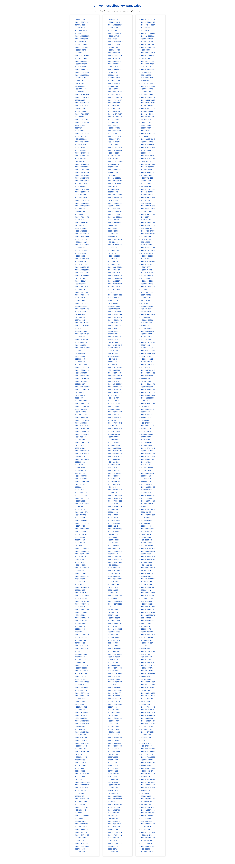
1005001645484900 (115, 278)
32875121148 (79, 128)
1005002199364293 (115, 325)
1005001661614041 (81, 287)
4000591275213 (80, 501)
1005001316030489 (82, 426)
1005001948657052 (115, 557)
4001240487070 (114, 142)
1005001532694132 (82, 431)
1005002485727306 (148, 696)
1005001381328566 (82, 596)
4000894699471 (147, 306)
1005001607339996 (115, 668)
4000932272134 (147, 760)
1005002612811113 (147, 621)
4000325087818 (114, 621)
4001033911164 (113, 838)
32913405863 (80, 771)
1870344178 (79, 225)
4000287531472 (147, 668)
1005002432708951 (148, 192)
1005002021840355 (148, 133)
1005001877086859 (82, 554)
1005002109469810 (82, 612)
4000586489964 (81, 195)
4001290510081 (80, 158)
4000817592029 (81, 673)
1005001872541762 (82, 434)
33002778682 (146, 796)
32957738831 (146, 534)
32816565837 (113, 515)
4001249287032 (81, 718)
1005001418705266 (82, 682)
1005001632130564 (82, 846)
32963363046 (146, 493)
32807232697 (113, 587)
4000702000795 (147, 150)
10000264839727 (81, 738)
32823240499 (146, 92)
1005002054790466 (148, 376)
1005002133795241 (82, 665)
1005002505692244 (82, 376)
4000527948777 (81, 534)
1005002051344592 (148, 609)
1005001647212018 (148, 342)
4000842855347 (114, 22)
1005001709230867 (82, 743)
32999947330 (80, 852)
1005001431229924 (115, 376)
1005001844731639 (148, 515)
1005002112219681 (81, 303)
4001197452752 (146, 657)
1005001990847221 (115, 392)
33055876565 (146, 317)
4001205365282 (147, 545)
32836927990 (146, 378)
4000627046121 (146, 328)
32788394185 (80, 643)
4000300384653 (114, 509)
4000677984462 (114, 573)
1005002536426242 (115, 317)
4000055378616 (81, 197)
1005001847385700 (82, 601)
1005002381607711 (147, 365)
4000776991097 (81, 557)
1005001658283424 (82, 420)
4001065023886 (114, 751)
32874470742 (146, 295)
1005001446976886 (82, 604)
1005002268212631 (148, 409)
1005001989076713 (148, 47)
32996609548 (146, 479)
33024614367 (80, 384)
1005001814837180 (115, 579)
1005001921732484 (82, 334)
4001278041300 (113, 359)
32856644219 (146, 506)
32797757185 (80, 701)
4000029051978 (114, 465)
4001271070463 (80, 679)
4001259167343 (146, 30)
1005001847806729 (115, 337)
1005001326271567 (148, 225)
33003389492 (113, 815)
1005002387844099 (115, 312)
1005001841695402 (82, 106)
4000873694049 (114, 729)
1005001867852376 (148, 108)
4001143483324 (146, 818)
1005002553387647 (115, 222)
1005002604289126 (115, 498)
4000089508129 (114, 78)
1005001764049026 (115, 428)
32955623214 (113, 534)
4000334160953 (81, 214)
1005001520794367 (82, 648)
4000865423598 (81, 365)
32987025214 (113, 760)
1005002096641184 (115, 738)
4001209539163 (114, 261)
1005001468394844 (115, 64)
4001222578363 (81, 239)
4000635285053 (114, 712)
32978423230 (80, 849)
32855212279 (80, 100)
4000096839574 (147, 111)
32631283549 (146, 239)
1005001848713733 (115, 245)
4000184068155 (114, 518)
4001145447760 (113, 298)
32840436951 (80, 362)
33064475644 (146, 312)
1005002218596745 (115, 211)
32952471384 (80, 796)
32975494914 (113, 339)
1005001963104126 (148, 715)
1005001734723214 (82, 403)
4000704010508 (147, 83)
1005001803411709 (82, 94)
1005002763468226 (115, 44)
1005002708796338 (148, 810)
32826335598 (113, 852)
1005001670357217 (82, 259)
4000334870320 (147, 284)
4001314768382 (113, 671)
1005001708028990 (82, 295)
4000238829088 (81, 401)
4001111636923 (80, 412)
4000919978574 (81, 637)
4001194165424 (80, 470)
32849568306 (146, 181)
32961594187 (113, 582)
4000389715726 (114, 520)
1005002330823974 (115, 690)
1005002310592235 (115, 406)
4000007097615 (147, 802)
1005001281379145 (82, 142)
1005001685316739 (82, 203)
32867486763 (80, 779)
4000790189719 (146, 582)
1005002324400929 (82, 348)
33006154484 (80, 582)
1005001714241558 (148, 687)
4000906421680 (147, 598)
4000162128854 (81, 518)
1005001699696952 (82, 234)
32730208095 (146, 679)
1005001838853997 (148, 799)
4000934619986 (114, 80)
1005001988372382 (82, 69)
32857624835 (113, 765)
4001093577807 (146, 228)
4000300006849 (147, 445)
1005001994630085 (148, 495)
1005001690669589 (148, 454)
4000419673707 (114, 164)
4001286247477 (113, 398)
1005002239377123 (82, 529)
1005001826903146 (115, 33)
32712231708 (113, 776)
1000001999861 (113, 476)
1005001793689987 (82, 829)
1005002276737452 (148, 509)
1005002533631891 (115, 61)
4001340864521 (146, 565)
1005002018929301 (82, 715)
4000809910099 (147, 281)
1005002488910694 (82, 621)
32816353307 (146, 67)
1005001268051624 (82, 724)
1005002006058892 (82, 236)
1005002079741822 (115, 273)
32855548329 (113, 724)
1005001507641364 (148, 682)
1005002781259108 (82, 442)
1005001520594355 (115, 197)
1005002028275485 (148, 846)
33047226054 (146, 345)
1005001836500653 (115, 69)
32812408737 (146, 793)
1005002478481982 (115, 682)
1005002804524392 (115, 562)
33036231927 (146, 570)
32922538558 (80, 657)
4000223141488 (146, 829)
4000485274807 (147, 643)
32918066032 (80, 395)
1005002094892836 (148, 607)
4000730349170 (114, 206)
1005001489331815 (115, 150)
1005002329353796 (82, 498)
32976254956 (113, 145)
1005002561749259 (148, 100)
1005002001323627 (82, 618)
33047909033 (80, 699)
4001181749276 (80, 33)
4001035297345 (114, 370)
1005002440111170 (147, 114)
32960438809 (113, 635)
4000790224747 (114, 403)
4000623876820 (147, 211)
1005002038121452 (148, 487)
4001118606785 (113, 106)
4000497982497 (147, 771)
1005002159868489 (148, 785)
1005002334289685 (82, 325)
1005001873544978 (148, 635)
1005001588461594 (115, 601)
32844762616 (113, 192)
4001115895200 (80, 261)
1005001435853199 (82, 323)
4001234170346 (113, 646)
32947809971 (146, 827)
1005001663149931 (115, 832)
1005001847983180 (82, 835)
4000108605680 (114, 568)
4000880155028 (147, 320)
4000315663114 (80, 256)
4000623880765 (114, 632)
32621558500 (80, 754)
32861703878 (113, 351)
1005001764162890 (82, 222)
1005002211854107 (148, 473)
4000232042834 (81, 331)
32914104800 (113, 504)
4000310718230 (146, 523)
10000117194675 (114, 58)
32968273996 (80, 108)
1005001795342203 (82, 799)
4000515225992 (147, 387)
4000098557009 (81, 749)
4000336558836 (114, 287)
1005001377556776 (115, 136)
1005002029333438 (82, 275)
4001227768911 (146, 203)
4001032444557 (81, 768)
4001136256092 (81, 67)
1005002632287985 (115, 281)
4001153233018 (146, 498)
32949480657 (80, 359)
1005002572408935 (82, 167)
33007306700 (113, 248)
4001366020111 (113, 813)
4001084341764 (113, 133)
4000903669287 (114, 445)
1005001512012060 (148, 86)
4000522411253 (81, 306)
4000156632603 (114, 576)
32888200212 (113, 846)
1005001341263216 (82, 504)
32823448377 (80, 351)
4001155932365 (114, 565)
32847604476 (113, 300)
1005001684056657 (82, 192)
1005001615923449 (148, 596)
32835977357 (146, 128)
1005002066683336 (148, 749)
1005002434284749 (148, 548)
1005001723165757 (82, 114)
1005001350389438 (115, 97)
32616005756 (146, 618)
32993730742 (80, 19)
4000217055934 (114, 807)
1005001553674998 (82, 481)
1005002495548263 (148, 36)
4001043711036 (80, 253)
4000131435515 (80, 565)
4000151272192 (80, 776)
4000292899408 (114, 431)
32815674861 (113, 39)
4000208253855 (81, 802)
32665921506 (113, 685)
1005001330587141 (82, 406)
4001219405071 (113, 662)
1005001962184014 (148, 779)
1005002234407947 (82, 512)
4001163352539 (81, 44)
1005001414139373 (148, 351)
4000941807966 (147, 632)
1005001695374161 (115, 390)
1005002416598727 (82, 788)
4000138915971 (80, 804)
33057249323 (146, 740)
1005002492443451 (148, 579)
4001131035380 (113, 651)
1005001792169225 (148, 757)
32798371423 (113, 829)
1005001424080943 (82, 164)
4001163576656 (80, 623)
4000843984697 (147, 451)
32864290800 (146, 381)
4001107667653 (146, 423)
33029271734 (146, 470)
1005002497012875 (148, 573)
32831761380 (80, 448)
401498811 (112, 487)
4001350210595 (81, 312)
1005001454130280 (148, 662)
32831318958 (113, 231)
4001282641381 (113, 462)
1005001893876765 (115, 623)
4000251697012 (113, 598)
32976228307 (80, 320)
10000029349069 (81, 339)
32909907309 (113, 818)
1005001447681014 (148, 214)
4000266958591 (114, 306)
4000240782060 (114, 356)
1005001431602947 (148, 234)
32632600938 (113, 660)
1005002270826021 (82, 292)
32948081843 (80, 92)
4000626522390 (81, 264)
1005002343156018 (148, 287)
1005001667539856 (148, 456)
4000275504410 (147, 637)
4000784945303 (81, 150)
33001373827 (146, 701)
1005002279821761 (115, 181)
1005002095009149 (148, 53)
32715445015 (113, 841)
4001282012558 (114, 442)
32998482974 (146, 417)
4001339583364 (81, 690)
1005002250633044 (115, 183)
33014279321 (146, 242)
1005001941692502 (82, 120)
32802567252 (146, 790)
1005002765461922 (148, 815)
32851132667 (80, 445)
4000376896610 (147, 604)
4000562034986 (147, 94)
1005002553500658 (82, 36)
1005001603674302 (148, 813)
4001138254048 (146, 849)
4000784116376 (146, 362)
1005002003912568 (148, 158)
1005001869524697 (148, 172)
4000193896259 (114, 256)
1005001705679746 (115, 423)
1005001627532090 (82, 693)
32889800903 (80, 710)
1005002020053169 (148, 768)
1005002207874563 (115, 92)
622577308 (79, 465)
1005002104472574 (115, 490)
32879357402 (113, 790)
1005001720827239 (115, 170)
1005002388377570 (148, 19)
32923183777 (146, 776)
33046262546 (146, 120)
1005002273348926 (148, 55)
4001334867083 (147, 699)
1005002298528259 (115, 131)
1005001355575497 (115, 699)
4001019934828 (146, 183)
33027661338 (146, 554)
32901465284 (113, 186)
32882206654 (80, 487)
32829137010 (113, 788)
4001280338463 (81, 607)
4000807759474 (114, 785)
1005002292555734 (148, 426)
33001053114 (79, 398)
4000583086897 (81, 735)
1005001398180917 (82, 47)
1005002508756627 (115, 378)
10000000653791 (114, 548)
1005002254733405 (115, 53)
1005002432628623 (82, 55)
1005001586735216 (82, 309)
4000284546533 (114, 94)
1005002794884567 (148, 671)
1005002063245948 (82, 721)
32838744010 (80, 80)
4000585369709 (81, 707)
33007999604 (113, 707)
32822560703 (146, 298)
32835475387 (113, 167)
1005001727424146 (148, 612)
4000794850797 (147, 39)
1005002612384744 (115, 804)
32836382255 (80, 317)
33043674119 (145, 136)
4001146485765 (146, 259)
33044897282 (113, 86)
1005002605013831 (115, 470)
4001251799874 (146, 843)
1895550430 (112, 228)
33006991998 (80, 590)
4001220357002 (114, 827)
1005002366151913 (82, 178)
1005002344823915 (148, 673)
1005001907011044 (115, 367)
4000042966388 (147, 543)
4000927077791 (146, 584)
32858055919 (113, 426)
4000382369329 (147, 142)
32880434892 (80, 248)
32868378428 (80, 456)
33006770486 (80, 793)
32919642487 (80, 490)
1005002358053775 (148, 209)
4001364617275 (146, 531)
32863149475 (80, 28)
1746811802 (79, 328)
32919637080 (146, 646)
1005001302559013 (148, 264)
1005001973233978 (82, 200)
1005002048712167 (82, 576)
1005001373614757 (148, 774)
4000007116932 (80, 821)
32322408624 (113, 259)
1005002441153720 (115, 743)
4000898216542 (114, 264)
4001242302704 (114, 209)
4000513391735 (146, 626)
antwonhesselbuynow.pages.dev (117, 5)
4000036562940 (81, 746)
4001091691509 (80, 790)
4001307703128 (113, 735)
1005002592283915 (148, 593)
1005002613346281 (82, 381)
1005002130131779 (115, 693)
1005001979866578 (148, 712)
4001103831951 (80, 651)
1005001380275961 (82, 281)
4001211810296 (80, 515)
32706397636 (113, 67)
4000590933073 (147, 89)
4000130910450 (146, 50)
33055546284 (146, 412)
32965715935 (80, 467)
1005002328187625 (82, 390)
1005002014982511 (115, 506)
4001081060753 (146, 200)
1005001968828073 (115, 117)
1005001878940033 (115, 83)
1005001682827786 (148, 390)
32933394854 (146, 153)
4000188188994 (146, 576)
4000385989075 (81, 289)
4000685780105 (114, 434)
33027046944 (80, 537)
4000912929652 (114, 420)
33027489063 (146, 518)
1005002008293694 (115, 448)
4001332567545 (81, 373)
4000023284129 (114, 50)
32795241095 (80, 25)
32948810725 (80, 86)
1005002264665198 (115, 147)
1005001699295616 (115, 275)
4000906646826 (147, 359)
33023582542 (146, 590)
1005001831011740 (114, 824)
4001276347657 (114, 531)
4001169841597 (146, 540)
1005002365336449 (115, 161)
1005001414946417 (115, 100)
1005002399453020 (148, 44)
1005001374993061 (148, 832)
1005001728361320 (148, 189)
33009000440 (146, 526)
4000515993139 (114, 774)
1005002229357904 (82, 782)
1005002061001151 (81, 824)
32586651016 (80, 353)
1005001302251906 (115, 676)
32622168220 (113, 537)
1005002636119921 (148, 568)
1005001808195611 (147, 145)
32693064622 (146, 72)
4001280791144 (146, 821)
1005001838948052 (148, 838)
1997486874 (145, 217)
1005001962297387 (115, 417)
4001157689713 (113, 626)
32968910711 (112, 236)
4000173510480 (146, 440)
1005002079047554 (115, 456)
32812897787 (113, 158)
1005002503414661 (82, 61)
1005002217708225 (115, 55)
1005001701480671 (147, 64)
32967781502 (146, 437)
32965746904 (113, 334)
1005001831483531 (148, 197)
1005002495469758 (148, 167)
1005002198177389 (115, 495)
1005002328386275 (115, 25)
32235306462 (80, 543)
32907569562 (146, 122)
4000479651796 (147, 841)
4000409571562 (114, 128)
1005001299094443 (82, 531)
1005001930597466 (82, 774)
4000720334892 (81, 78)
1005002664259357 (82, 387)
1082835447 (145, 131)
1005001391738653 (115, 654)
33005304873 (80, 545)
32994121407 (113, 225)
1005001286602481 (82, 568)
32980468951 (113, 234)
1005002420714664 (82, 646)
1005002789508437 (82, 245)
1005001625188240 (148, 156)
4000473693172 (147, 334)
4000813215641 (80, 765)
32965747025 (146, 428)
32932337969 (113, 440)
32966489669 (113, 512)
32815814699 (80, 579)
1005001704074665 (148, 782)
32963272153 (80, 760)
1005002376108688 (82, 122)
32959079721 (113, 47)
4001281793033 (146, 654)
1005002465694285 (115, 178)
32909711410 (79, 83)
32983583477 (113, 793)
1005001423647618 (115, 551)
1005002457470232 (82, 454)
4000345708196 (147, 106)
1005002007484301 (82, 423)
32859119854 (146, 537)
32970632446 (146, 58)
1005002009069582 (82, 270)
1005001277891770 (148, 103)
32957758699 (80, 300)
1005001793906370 (82, 217)
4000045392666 (147, 729)
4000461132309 (146, 640)
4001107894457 (146, 746)
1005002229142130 (82, 573)
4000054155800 (147, 256)
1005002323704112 (82, 785)
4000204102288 (147, 253)
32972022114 (80, 278)
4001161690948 (80, 89)
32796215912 (113, 72)
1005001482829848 (115, 454)
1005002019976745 (82, 751)
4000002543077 (147, 852)
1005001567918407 (115, 214)
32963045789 (80, 161)
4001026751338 (80, 615)
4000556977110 (113, 250)
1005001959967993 (115, 746)
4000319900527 (114, 309)
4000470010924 (114, 156)
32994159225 (146, 676)
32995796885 (146, 765)
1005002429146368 (82, 587)
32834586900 (113, 28)
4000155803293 (81, 493)
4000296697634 (114, 640)
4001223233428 (147, 78)
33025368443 (113, 554)
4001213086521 (113, 749)
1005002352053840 (82, 206)
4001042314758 (113, 763)
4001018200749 (80, 584)
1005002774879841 (148, 370)
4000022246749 (114, 701)
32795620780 (146, 401)
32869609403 (80, 337)
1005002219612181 (147, 331)
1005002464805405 (148, 147)
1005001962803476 (148, 384)
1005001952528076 (115, 320)
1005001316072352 (148, 665)
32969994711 (80, 629)
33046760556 (113, 609)
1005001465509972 (148, 824)
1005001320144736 (148, 559)
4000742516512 (80, 526)
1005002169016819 (115, 799)
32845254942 (146, 325)
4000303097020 (81, 640)
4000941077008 (114, 665)
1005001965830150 (148, 373)
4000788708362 (114, 395)
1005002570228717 (115, 570)
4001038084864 (81, 342)
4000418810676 (80, 729)
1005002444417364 (82, 671)
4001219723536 (80, 186)
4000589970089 (147, 220)
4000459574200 (147, 348)
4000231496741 (80, 50)
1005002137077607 (115, 114)
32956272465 (146, 690)
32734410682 (113, 19)
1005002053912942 (148, 415)
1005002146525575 (82, 740)
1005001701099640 (115, 648)
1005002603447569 (115, 103)
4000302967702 (81, 53)
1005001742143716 (114, 270)
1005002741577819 (82, 170)
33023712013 (113, 323)
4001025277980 (114, 523)
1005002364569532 (115, 267)
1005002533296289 (82, 75)
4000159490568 (114, 657)
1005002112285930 (115, 629)
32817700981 (80, 559)
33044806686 (113, 779)
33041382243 (113, 526)
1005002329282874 (82, 273)
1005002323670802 (148, 529)
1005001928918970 (115, 696)
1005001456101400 (148, 353)
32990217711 (79, 570)
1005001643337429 (148, 22)
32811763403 (113, 715)
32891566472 (113, 303)
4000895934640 (114, 584)
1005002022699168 (148, 395)
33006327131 (146, 289)
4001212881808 (80, 437)
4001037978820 (81, 409)
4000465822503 (81, 654)
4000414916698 (146, 520)
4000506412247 (114, 189)
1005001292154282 (115, 239)
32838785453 (80, 841)
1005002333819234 (82, 345)
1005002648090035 (115, 195)
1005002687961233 (115, 415)
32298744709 (113, 331)
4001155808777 (113, 365)
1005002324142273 (148, 660)
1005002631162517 (82, 843)
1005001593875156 (82, 428)
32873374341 (113, 782)
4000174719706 (146, 270)
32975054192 (80, 473)
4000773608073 (114, 348)
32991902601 (146, 161)
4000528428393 (114, 732)
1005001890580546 (82, 551)
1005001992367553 (148, 69)
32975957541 (113, 754)
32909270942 (146, 648)
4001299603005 (147, 754)
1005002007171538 (115, 314)
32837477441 (80, 704)
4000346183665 (147, 467)
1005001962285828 (115, 559)
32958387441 (80, 726)
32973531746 (113, 342)
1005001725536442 (115, 835)
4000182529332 (81, 231)
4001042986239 (81, 131)
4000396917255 (81, 415)
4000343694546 (147, 562)
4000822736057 (147, 195)
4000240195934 (147, 42)
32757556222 (113, 771)
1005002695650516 (115, 796)
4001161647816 (80, 810)
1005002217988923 (148, 501)
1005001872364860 (115, 412)
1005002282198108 (82, 378)
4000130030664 (114, 108)
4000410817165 (113, 36)
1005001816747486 (148, 33)
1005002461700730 (115, 328)
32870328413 (113, 593)
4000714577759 (146, 267)
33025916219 (146, 186)
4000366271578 (114, 139)
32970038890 (113, 353)
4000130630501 (146, 303)
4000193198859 (81, 228)
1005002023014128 (82, 267)
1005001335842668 (82, 103)
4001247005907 (81, 509)
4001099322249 (114, 459)
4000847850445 (114, 726)
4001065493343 (81, 136)
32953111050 (79, 506)
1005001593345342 (82, 370)
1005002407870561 (115, 821)
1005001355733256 (148, 685)
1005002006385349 (115, 42)
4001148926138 (146, 601)
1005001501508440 (148, 710)
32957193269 (113, 757)
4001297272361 (113, 120)
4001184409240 (146, 484)
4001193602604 (81, 145)
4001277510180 (113, 768)
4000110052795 (113, 30)
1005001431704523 (148, 206)
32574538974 (80, 298)
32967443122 (80, 484)
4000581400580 (81, 818)
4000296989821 (81, 242)
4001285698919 (114, 545)
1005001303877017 (82, 97)
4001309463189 (146, 309)
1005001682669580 (115, 718)
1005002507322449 (82, 687)
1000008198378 (146, 462)
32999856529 (146, 735)
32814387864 (146, 75)
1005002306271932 (82, 696)
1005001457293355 (82, 133)
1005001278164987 (115, 473)
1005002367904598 (82, 181)
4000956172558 (81, 668)
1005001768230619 (148, 707)
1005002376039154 (115, 673)
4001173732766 (113, 220)
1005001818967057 (148, 25)
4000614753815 (146, 236)
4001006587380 (114, 111)
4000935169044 (114, 618)
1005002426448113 (115, 345)
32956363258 (146, 738)
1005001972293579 (82, 523)
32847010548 (146, 356)
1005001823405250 (148, 97)
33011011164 (145, 300)
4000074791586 (146, 175)
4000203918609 (81, 209)
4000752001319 (146, 431)
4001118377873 (80, 685)
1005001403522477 (115, 843)
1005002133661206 (115, 529)
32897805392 (113, 615)
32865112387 (146, 704)
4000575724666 (147, 178)
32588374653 (146, 420)
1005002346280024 (115, 217)
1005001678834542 (148, 448)
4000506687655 (81, 626)
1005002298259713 (148, 615)
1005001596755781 (148, 403)
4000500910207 (114, 479)
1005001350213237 (82, 367)
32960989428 (146, 481)
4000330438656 (114, 409)
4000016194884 (114, 637)
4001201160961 (146, 323)
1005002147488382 (82, 189)
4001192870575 (113, 401)
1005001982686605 (148, 222)
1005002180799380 (148, 164)
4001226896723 (114, 484)
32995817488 (80, 662)
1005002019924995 (115, 387)
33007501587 (113, 292)
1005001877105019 (147, 732)
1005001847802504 (148, 117)
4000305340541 (81, 827)
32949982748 (80, 211)
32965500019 (113, 802)
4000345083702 (81, 660)
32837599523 (80, 540)
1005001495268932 (115, 381)
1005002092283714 (148, 718)
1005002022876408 (148, 459)
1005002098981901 (148, 724)
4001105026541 (80, 284)
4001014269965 (114, 710)
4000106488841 (114, 153)
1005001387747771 (81, 807)
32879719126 (113, 253)
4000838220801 (147, 504)
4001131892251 (113, 242)
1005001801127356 (148, 231)
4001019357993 (146, 465)
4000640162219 (114, 540)
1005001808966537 (115, 203)
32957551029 (80, 125)
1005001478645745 (82, 609)
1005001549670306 (82, 153)
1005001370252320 (148, 392)
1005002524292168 (148, 551)
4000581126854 (114, 437)
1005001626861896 (148, 557)
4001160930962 (81, 139)
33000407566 (80, 462)
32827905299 (146, 125)
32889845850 (113, 172)
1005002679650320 (82, 712)
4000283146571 (146, 170)
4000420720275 (147, 726)
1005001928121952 (115, 284)
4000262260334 (114, 679)
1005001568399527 (82, 520)
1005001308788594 (82, 22)
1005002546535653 (115, 384)
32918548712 (113, 467)
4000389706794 (114, 481)
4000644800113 (146, 337)
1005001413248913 (82, 459)
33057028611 (113, 543)
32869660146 (80, 392)
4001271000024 (146, 278)
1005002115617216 (147, 61)
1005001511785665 (115, 704)
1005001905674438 (115, 451)
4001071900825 (80, 147)
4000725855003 (81, 838)
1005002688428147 (148, 139)
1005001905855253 (82, 548)
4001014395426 (114, 89)
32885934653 (146, 406)
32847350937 (113, 200)
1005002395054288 (148, 250)
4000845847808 (81, 183)
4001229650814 (146, 292)
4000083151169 (80, 42)
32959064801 (113, 493)
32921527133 (80, 356)
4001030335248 (114, 289)
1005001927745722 (82, 763)
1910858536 (112, 362)
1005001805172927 (148, 807)
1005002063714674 (148, 721)
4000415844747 (146, 490)
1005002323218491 (82, 451)
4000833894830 (114, 122)
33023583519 (80, 220)
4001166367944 (146, 28)
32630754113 (80, 440)
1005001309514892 (115, 295)
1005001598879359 (148, 763)
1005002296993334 (148, 398)
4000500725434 (81, 30)
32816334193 (113, 643)
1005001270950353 (82, 156)
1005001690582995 (115, 740)
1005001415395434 (148, 751)
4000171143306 (146, 245)
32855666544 (80, 632)
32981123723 (113, 849)
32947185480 (146, 743)
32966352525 (113, 75)
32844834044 (80, 813)
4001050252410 (81, 598)
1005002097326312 (115, 687)
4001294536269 (147, 273)
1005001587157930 (115, 604)
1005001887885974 (115, 373)
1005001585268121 (148, 651)
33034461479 (146, 629)
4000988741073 (114, 721)
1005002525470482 (82, 175)
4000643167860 (81, 64)
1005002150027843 (148, 587)
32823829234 (113, 612)
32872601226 (146, 623)
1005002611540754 (148, 693)
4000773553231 (81, 495)
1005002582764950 (115, 810)
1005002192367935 (82, 635)
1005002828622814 (82, 39)
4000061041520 (146, 835)
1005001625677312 (148, 788)
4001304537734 (81, 476)
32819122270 (113, 125)
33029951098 (146, 804)
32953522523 (146, 476)
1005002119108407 (82, 676)
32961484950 (113, 175)
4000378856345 (81, 111)
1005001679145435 (82, 593)
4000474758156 (81, 58)
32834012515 (80, 117)
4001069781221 (146, 367)
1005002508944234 (82, 732)
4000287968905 (147, 275)
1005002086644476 (82, 417)
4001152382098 (146, 442)
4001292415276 (80, 562)
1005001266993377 (82, 479)
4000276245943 (81, 250)
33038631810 (80, 314)
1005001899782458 (82, 72)
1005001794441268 (115, 501)
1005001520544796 (82, 172)
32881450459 (146, 512)
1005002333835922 (82, 815)
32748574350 (113, 607)
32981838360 (113, 590)
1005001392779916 (148, 314)
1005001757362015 (82, 832)
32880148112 (145, 80)
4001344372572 (147, 339)
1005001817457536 (148, 261)
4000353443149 (81, 757)
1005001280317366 (115, 596)
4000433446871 (147, 434)
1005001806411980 (148, 248)
